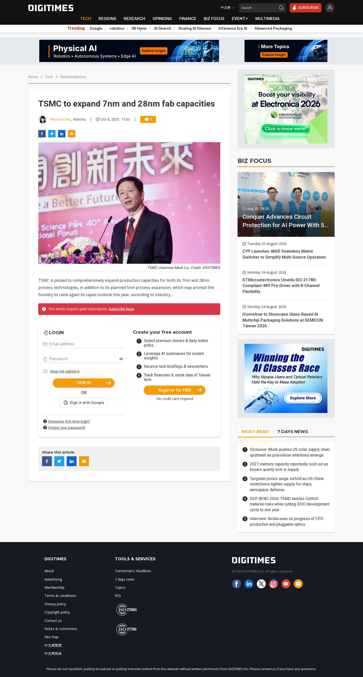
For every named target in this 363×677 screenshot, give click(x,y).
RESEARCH (134, 18)
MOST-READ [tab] (255, 431)
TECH (85, 18)
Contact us (53, 620)
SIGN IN (84, 382)
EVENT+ (240, 18)
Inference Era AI (233, 28)
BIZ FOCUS (214, 18)
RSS (118, 595)
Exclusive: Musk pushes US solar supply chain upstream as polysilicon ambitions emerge (290, 452)
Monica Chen (60, 119)
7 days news (125, 579)
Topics (120, 587)
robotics (117, 28)
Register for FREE (174, 390)
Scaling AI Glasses (195, 28)
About (49, 570)
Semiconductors (73, 77)
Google (96, 28)
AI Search (162, 28)
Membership (54, 587)
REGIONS (107, 18)
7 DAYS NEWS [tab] (292, 431)
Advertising (53, 579)
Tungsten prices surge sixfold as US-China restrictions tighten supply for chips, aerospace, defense (286, 484)
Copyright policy (57, 612)
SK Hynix (139, 28)
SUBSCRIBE (308, 8)
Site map (51, 636)
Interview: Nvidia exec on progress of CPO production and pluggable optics (286, 521)
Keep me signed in (65, 371)
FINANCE (187, 18)
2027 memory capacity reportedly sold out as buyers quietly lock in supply (289, 467)
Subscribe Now (121, 308)
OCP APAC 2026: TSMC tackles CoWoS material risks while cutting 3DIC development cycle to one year (289, 504)
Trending (76, 28)
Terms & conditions (60, 595)
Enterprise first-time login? (69, 421)
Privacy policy (55, 604)
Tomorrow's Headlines (133, 570)
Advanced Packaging (273, 28)
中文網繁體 (53, 645)
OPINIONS (162, 18)
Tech (49, 77)
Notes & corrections (60, 628)
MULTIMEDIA (267, 18)
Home (33, 77)
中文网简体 (53, 653)
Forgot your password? (66, 427)
